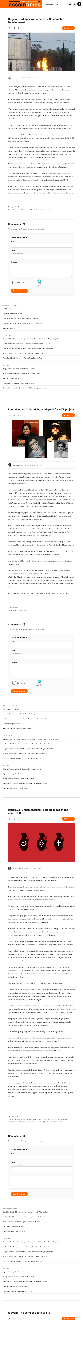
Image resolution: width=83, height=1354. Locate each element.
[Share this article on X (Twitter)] (19, 28)
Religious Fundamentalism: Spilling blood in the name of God (22, 373)
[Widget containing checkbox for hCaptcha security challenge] (27, 283)
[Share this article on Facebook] (14, 28)
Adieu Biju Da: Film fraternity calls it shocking (17, 728)
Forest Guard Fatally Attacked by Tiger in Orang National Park (22, 358)
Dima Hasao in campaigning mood (13, 1226)
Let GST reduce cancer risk (11, 309)
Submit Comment (19, 291)
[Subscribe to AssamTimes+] (79, 4)
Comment (14, 262)
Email (17, 251)
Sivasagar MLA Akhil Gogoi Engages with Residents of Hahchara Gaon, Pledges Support (30, 339)
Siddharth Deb (17, 869)
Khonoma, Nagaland (9, 328)
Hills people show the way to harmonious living (17, 1291)
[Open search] (75, 4)
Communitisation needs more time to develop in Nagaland (20, 318)
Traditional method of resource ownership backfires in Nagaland (22, 323)
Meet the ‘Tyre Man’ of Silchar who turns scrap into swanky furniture (24, 1217)
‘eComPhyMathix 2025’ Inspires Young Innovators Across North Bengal (25, 353)
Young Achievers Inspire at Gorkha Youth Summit (18, 383)
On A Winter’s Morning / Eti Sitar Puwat (15, 788)
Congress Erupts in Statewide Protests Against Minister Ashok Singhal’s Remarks (28, 348)
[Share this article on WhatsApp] (9, 28)
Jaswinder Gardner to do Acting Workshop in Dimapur (19, 714)
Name (12, 241)
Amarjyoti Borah (17, 78)
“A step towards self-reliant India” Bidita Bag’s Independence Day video (25, 719)
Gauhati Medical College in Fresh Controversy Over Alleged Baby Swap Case (26, 344)
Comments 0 (69, 28)
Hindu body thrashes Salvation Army (14, 1231)
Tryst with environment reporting (13, 314)
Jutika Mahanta (17, 465)
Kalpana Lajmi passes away (11, 724)
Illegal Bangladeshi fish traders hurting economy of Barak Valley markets (25, 1212)
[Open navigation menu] (4, 3)
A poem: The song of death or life (13, 378)
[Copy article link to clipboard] (23, 28)
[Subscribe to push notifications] (70, 4)
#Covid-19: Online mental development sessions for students (21, 1222)
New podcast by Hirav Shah (11, 709)
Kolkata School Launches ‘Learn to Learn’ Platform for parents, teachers (25, 388)
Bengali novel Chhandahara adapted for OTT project (19, 369)
